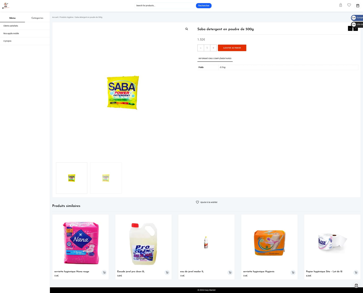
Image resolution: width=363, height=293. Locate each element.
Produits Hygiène (66, 17)
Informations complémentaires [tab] (215, 58)
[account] (342, 5)
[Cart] (357, 5)
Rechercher (203, 5)
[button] (186, 29)
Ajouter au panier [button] (104, 272)
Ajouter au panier (232, 48)
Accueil (55, 17)
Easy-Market (210, 290)
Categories (37, 18)
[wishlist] (351, 5)
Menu (12, 18)
